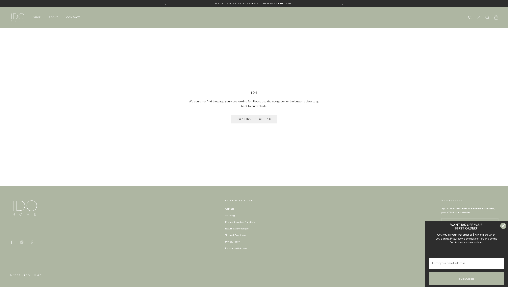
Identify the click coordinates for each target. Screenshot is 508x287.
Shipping (230, 215)
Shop (37, 17)
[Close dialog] (503, 226)
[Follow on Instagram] (22, 242)
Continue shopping (254, 118)
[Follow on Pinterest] (32, 242)
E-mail (433, 254)
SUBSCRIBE (466, 278)
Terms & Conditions (235, 235)
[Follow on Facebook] (11, 242)
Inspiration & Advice (236, 248)
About (53, 17)
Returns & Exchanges (236, 228)
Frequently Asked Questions (240, 222)
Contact (73, 17)
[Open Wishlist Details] (470, 17)
